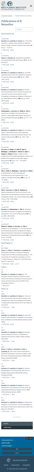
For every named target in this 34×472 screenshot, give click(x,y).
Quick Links (6, 443)
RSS (17, 449)
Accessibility (26, 465)
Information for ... (8, 440)
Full (18, 264)
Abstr (13, 307)
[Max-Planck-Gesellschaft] (10, 460)
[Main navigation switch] (31, 6)
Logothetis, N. (14, 41)
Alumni (6, 423)
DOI (13, 50)
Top (30, 438)
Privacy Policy (15, 465)
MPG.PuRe (6, 50)
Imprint (6, 465)
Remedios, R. (5, 41)
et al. (15, 154)
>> (20, 417)
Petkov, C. (10, 250)
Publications (7, 427)
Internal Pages (7, 446)
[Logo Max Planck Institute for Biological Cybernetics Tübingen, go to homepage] (14, 5)
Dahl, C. (24, 349)
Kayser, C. (21, 41)
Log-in (17, 453)
